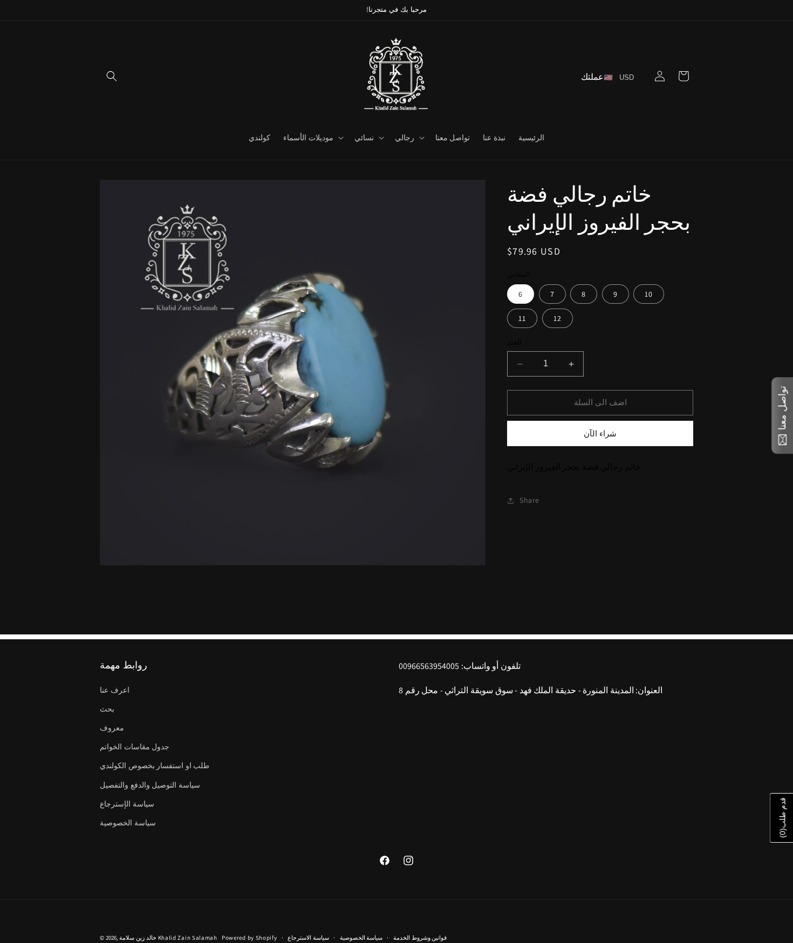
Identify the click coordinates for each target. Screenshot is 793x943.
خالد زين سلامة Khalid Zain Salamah (169, 937)
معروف (112, 727)
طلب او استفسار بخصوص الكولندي (154, 765)
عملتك (592, 77)
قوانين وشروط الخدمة (420, 937)
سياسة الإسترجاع (127, 803)
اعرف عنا (114, 689)
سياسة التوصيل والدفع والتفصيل (150, 784)
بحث (107, 708)
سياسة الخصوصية (128, 822)
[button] (112, 76)
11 (522, 319)
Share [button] (529, 500)
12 (557, 319)
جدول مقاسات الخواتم (134, 746)
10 (649, 294)
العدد (514, 342)
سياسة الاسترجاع (308, 937)
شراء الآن (600, 433)
